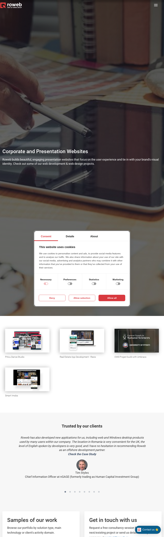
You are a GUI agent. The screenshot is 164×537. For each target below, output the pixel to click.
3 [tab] (74, 492)
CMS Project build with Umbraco (130, 357)
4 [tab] (79, 492)
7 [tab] (94, 492)
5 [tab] (84, 492)
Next (148, 460)
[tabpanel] (82, 456)
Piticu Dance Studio (14, 357)
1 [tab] (65, 492)
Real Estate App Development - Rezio (78, 357)
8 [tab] (98, 492)
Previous (15, 460)
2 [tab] (70, 492)
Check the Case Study (82, 454)
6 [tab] (89, 492)
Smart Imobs (11, 395)
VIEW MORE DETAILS (18, 332)
